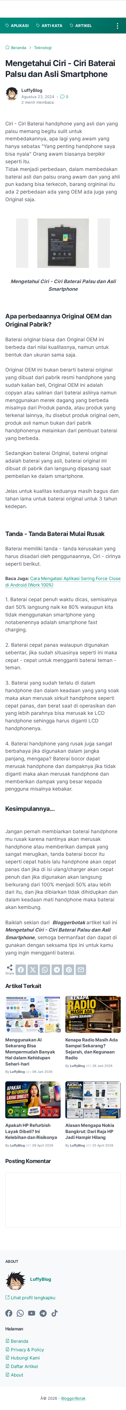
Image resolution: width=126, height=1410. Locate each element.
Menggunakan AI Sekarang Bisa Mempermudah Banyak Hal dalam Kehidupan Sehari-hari (30, 1052)
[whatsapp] (45, 969)
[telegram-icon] (43, 1313)
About (16, 1375)
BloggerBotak (73, 1398)
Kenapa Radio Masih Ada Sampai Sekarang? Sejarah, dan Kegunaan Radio (91, 1049)
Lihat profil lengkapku (32, 1297)
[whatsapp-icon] (20, 1313)
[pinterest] (69, 969)
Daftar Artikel (24, 1366)
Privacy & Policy (27, 1349)
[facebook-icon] (8, 1313)
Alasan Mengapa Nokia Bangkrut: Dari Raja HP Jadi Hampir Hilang (89, 1131)
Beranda (19, 1341)
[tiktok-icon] (54, 1313)
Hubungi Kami (25, 1358)
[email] (81, 969)
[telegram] (57, 969)
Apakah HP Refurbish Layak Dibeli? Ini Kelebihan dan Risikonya (31, 1131)
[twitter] (33, 969)
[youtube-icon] (31, 1313)
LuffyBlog (40, 1279)
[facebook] (21, 969)
